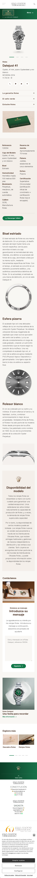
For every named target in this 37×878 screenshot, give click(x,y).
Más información (9, 716)
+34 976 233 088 (10, 83)
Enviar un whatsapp (15, 83)
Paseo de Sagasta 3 (18, 808)
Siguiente (17, 666)
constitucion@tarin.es (19, 791)
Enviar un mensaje (21, 83)
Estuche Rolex (9, 104)
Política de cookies (9, 875)
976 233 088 (19, 793)
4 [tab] (26, 57)
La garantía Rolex (11, 93)
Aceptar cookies (18, 860)
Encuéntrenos (27, 83)
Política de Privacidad (20, 875)
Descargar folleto (13, 218)
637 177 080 (19, 795)
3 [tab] (22, 57)
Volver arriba (18, 777)
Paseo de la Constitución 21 (19, 789)
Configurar (18, 871)
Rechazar (18, 866)
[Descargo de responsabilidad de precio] (11, 78)
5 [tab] (26, 755)
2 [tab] (17, 57)
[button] (34, 835)
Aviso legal (30, 875)
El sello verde (9, 99)
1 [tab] (11, 57)
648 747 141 (18, 813)
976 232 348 (18, 811)
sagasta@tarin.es (17, 810)
